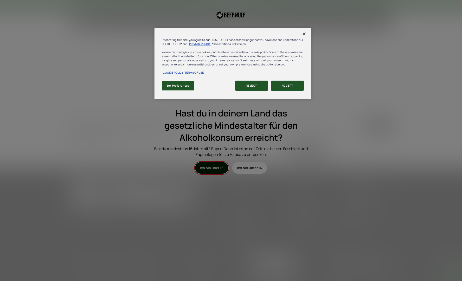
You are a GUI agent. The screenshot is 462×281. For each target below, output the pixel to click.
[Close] (304, 34)
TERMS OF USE (194, 72)
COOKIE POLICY (173, 72)
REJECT (251, 85)
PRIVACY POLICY (200, 44)
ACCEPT (287, 85)
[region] (232, 63)
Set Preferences (178, 85)
